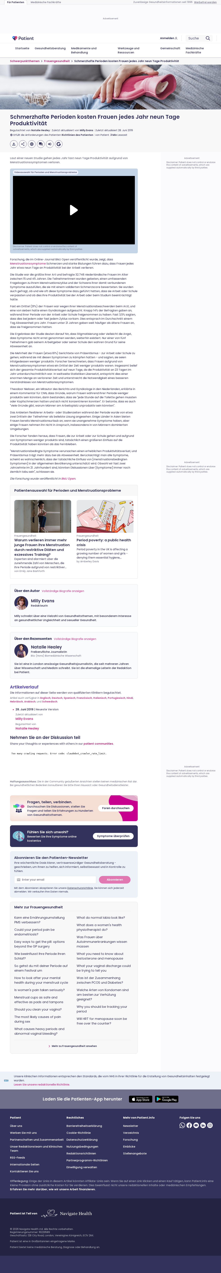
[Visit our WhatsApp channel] (183, 1125)
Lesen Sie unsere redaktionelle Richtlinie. (42, 1085)
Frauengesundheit (57, 61)
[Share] (23, 144)
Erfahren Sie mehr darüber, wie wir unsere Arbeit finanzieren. (52, 1189)
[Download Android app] (166, 1099)
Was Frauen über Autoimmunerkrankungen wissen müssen (102, 942)
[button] (74, 808)
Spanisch (69, 698)
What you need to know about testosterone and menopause (100, 956)
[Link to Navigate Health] (66, 1213)
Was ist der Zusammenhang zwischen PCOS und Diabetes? (100, 980)
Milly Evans (86, 130)
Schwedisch (49, 701)
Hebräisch (16, 701)
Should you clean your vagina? (38, 1009)
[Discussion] (41, 144)
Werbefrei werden (205, 2)
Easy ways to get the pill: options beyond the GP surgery (39, 944)
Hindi (130, 698)
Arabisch (30, 701)
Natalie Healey (40, 130)
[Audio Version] (50, 144)
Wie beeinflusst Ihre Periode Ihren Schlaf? (39, 956)
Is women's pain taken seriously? (39, 990)
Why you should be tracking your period (102, 1009)
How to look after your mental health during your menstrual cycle (41, 980)
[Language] (32, 144)
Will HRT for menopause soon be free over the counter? (102, 1021)
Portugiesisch (116, 698)
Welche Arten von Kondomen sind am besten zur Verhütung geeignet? (103, 994)
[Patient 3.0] (23, 38)
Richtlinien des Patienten (77, 135)
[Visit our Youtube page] (196, 1125)
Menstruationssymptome (28, 264)
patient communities (98, 744)
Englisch (45, 698)
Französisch (84, 698)
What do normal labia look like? (101, 917)
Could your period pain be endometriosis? (34, 931)
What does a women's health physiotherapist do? (99, 927)
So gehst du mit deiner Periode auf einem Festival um (41, 968)
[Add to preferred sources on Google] (59, 144)
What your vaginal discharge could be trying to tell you (104, 968)
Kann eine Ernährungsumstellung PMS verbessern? (39, 919)
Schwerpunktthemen (25, 61)
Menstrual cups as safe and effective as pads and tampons (38, 999)
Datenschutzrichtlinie (80, 888)
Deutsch (57, 698)
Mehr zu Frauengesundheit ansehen (74, 1046)
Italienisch (100, 698)
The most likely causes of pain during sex (37, 1019)
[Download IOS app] (140, 1099)
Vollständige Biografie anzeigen (63, 591)
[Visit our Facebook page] (189, 1125)
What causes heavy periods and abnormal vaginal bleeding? (39, 1031)
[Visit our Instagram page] (210, 1125)
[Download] (14, 144)
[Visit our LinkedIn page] (203, 1125)
